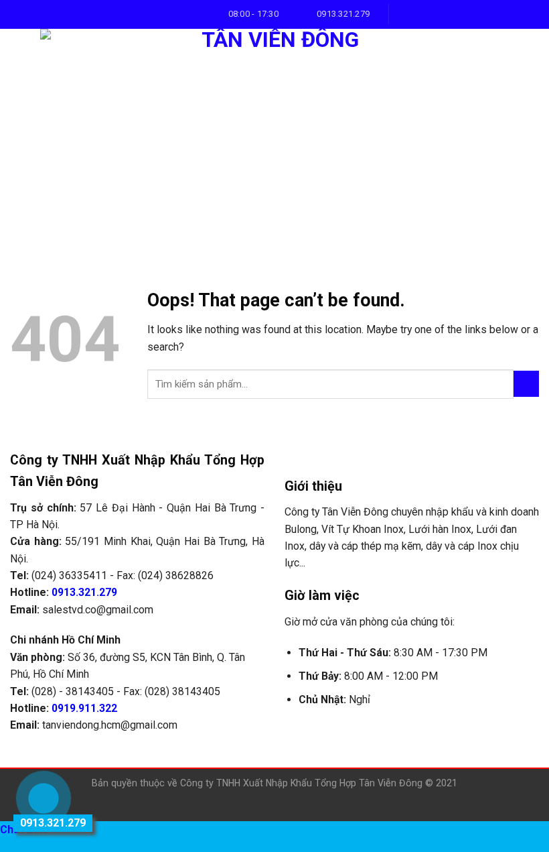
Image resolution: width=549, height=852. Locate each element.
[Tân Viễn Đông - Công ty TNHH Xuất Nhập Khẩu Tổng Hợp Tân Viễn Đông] (274, 139)
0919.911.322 (84, 708)
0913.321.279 (84, 592)
